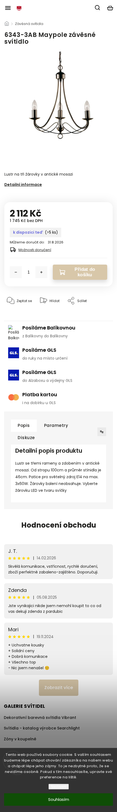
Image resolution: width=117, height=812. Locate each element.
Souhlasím (58, 799)
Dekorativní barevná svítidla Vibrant (40, 717)
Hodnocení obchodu (58, 525)
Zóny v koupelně (20, 739)
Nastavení (59, 787)
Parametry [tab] (56, 425)
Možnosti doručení (35, 250)
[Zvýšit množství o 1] (41, 272)
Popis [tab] (24, 425)
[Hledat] (97, 7)
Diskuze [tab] (26, 437)
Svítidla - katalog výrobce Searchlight (42, 728)
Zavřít (99, 317)
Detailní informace (23, 184)
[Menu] (7, 7)
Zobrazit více (58, 687)
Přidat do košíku (85, 272)
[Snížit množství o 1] (16, 272)
